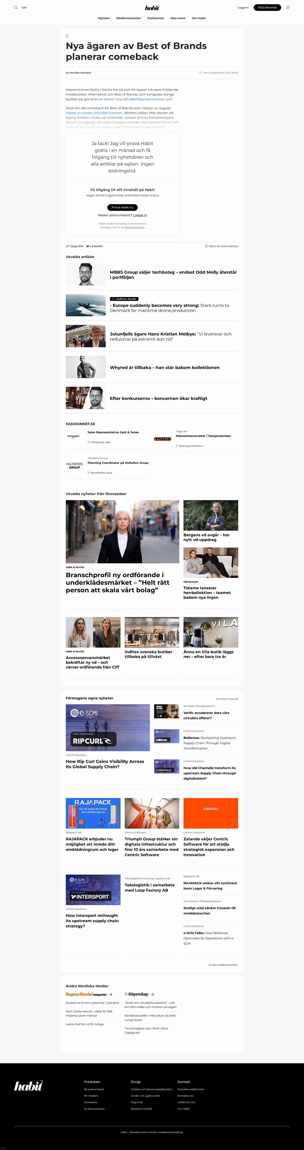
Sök (24, 7)
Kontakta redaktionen (191, 1089)
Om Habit (199, 18)
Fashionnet (155, 18)
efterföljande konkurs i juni (151, 99)
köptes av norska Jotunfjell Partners (94, 113)
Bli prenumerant (94, 1089)
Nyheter (104, 18)
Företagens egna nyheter (89, 698)
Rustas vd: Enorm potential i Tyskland (92, 1002)
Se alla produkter (94, 1108)
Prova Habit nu (122, 207)
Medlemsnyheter (128, 18)
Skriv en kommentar (223, 246)
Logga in (140, 215)
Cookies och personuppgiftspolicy (152, 1089)
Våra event (178, 18)
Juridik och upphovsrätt (145, 1095)
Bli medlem (91, 1095)
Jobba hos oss (186, 1102)
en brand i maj (110, 99)
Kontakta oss (186, 1095)
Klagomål (137, 1102)
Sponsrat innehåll (141, 1108)
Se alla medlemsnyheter (223, 964)
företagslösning (134, 227)
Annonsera (90, 1102)
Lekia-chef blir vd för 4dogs (85, 1024)
